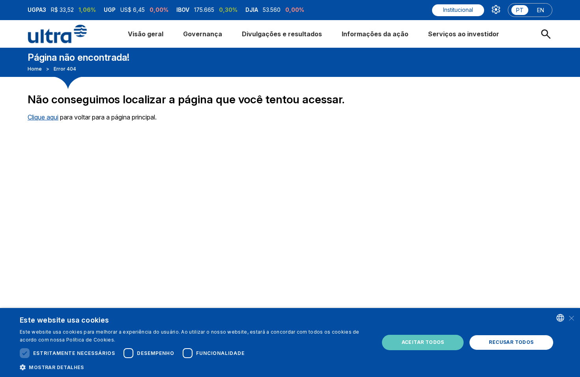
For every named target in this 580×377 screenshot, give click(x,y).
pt (520, 10)
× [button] (571, 318)
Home (35, 69)
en (540, 10)
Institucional (458, 9)
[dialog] (290, 342)
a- (501, 48)
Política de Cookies (90, 340)
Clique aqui (43, 117)
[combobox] (560, 318)
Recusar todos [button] (511, 342)
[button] (194, 366)
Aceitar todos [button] (423, 342)
